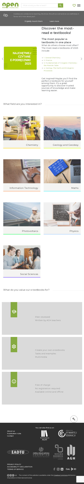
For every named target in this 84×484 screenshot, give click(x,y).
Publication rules (14, 434)
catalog (51, 65)
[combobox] (39, 5)
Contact (10, 436)
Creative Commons (61, 475)
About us (11, 431)
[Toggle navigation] (79, 5)
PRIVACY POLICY (14, 464)
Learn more (54, 21)
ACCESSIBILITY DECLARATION (19, 467)
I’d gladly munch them (33, 21)
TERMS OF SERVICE (15, 469)
